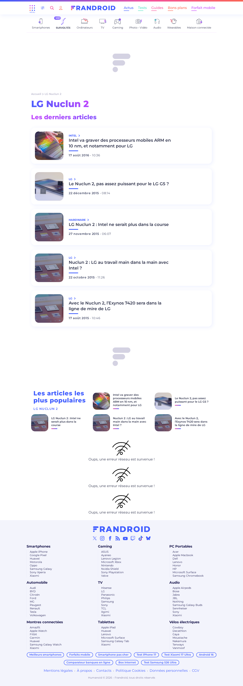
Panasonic (108, 594)
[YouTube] (125, 538)
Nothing (178, 601)
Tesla (33, 612)
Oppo (33, 565)
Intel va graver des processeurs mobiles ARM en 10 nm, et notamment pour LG (120, 143)
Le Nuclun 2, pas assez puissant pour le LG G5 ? (119, 183)
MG (32, 601)
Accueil (36, 94)
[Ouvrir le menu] (32, 8)
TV (100, 582)
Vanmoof (179, 648)
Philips (105, 598)
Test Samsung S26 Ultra (160, 662)
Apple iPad (108, 627)
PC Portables (180, 546)
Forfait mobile (203, 8)
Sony (104, 605)
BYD (33, 591)
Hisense (106, 588)
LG (103, 591)
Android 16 (206, 654)
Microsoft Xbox (111, 562)
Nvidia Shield (109, 569)
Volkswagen (38, 615)
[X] (95, 538)
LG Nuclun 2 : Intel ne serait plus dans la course (119, 224)
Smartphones (38, 546)
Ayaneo (106, 555)
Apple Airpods (182, 588)
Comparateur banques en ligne (88, 662)
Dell (175, 558)
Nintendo (107, 565)
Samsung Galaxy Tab (115, 641)
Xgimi (105, 612)
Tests (142, 8)
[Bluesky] (148, 538)
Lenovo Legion (111, 558)
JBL (175, 598)
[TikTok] (141, 538)
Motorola (36, 562)
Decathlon (179, 631)
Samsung (107, 601)
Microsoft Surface (184, 572)
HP (175, 569)
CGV (195, 671)
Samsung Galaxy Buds (187, 605)
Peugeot (35, 605)
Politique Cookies (130, 671)
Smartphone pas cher (113, 654)
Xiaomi (34, 575)
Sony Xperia (38, 572)
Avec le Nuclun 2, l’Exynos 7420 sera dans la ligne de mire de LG (115, 305)
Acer (176, 551)
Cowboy (178, 627)
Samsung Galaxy (41, 569)
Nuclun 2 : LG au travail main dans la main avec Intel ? (119, 265)
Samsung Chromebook (188, 575)
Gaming (105, 546)
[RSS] (118, 538)
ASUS (105, 551)
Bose (176, 591)
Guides (157, 8)
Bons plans (177, 8)
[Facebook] (110, 538)
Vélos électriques (184, 622)
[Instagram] (102, 538)
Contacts (103, 671)
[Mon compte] (61, 8)
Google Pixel (38, 555)
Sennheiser (180, 608)
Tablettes (106, 622)
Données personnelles (169, 671)
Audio (174, 582)
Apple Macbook (183, 555)
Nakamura (179, 641)
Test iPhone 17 (146, 654)
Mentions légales (58, 671)
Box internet (127, 662)
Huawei (35, 558)
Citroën (35, 594)
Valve (104, 575)
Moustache (180, 637)
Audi (33, 588)
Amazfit (35, 627)
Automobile (37, 582)
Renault (35, 608)
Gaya (176, 634)
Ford (33, 598)
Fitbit (33, 634)
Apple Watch (38, 631)
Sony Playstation (112, 572)
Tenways (178, 644)
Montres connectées (45, 622)
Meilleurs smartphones (45, 654)
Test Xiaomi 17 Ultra (177, 654)
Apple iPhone (38, 551)
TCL (103, 608)
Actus (128, 8)
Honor (177, 565)
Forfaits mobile (79, 654)
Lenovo (177, 562)
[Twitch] (133, 538)
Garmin (35, 637)
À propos (84, 671)
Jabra (176, 594)
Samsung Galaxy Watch (46, 644)
